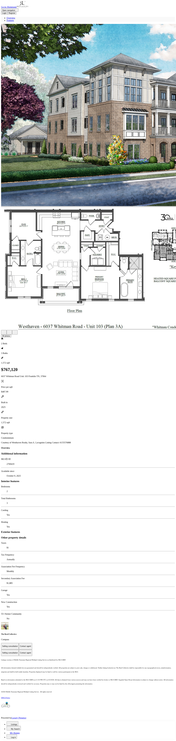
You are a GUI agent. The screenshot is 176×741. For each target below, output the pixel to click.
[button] (88, 115)
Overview (11, 18)
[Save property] (9, 332)
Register (12, 13)
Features (10, 20)
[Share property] (15, 332)
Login (4, 13)
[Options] (4, 332)
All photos (6, 336)
